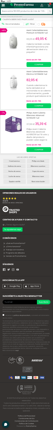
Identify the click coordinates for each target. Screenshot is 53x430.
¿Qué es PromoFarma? (15, 243)
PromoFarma (31, 426)
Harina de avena (14, 171)
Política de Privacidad (26, 416)
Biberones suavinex (38, 166)
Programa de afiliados (15, 253)
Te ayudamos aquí (12, 229)
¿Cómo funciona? (13, 246)
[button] (42, 5)
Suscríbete (43, 302)
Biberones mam (38, 176)
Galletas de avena (14, 166)
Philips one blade (38, 161)
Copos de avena (38, 171)
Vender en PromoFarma (16, 256)
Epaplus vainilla (14, 181)
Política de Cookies (26, 423)
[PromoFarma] (22, 5)
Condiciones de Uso (26, 418)
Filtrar (32, 24)
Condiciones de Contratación (26, 421)
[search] (50, 11)
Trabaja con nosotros (15, 249)
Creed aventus (14, 161)
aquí (17, 350)
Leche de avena (14, 176)
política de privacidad (22, 315)
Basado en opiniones (13, 203)
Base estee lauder (38, 181)
